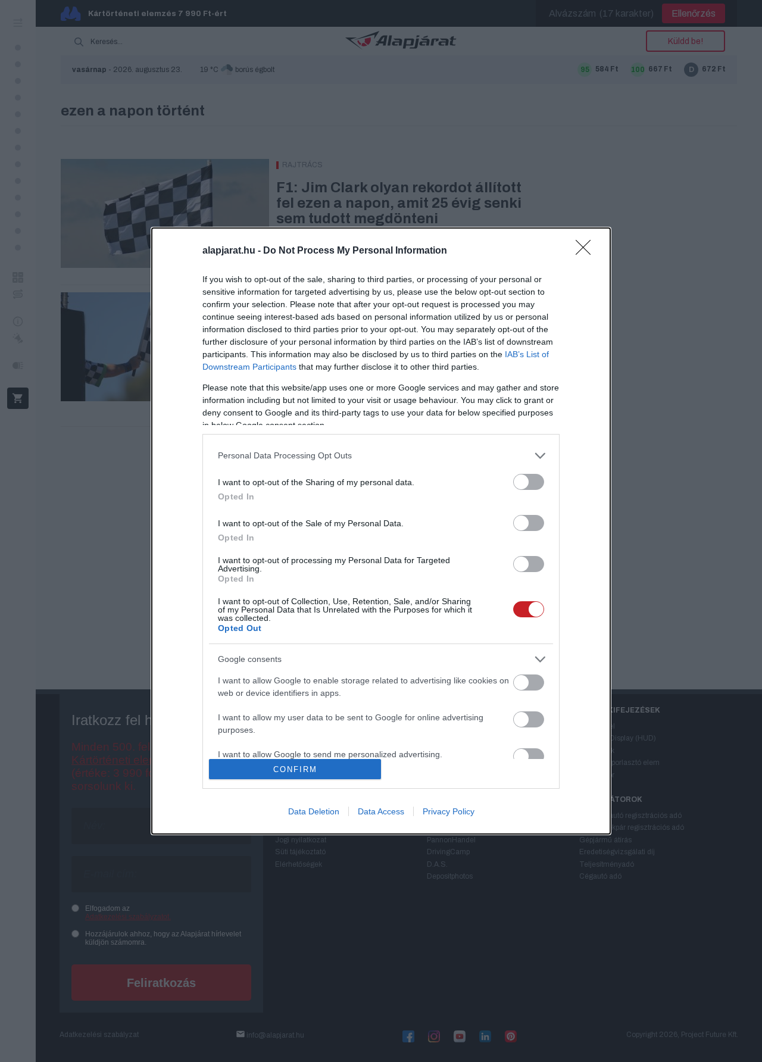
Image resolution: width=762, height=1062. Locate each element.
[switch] (528, 482)
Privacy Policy (448, 811)
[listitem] (381, 455)
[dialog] (381, 531)
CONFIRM (295, 769)
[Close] (587, 251)
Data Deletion (313, 811)
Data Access (381, 811)
